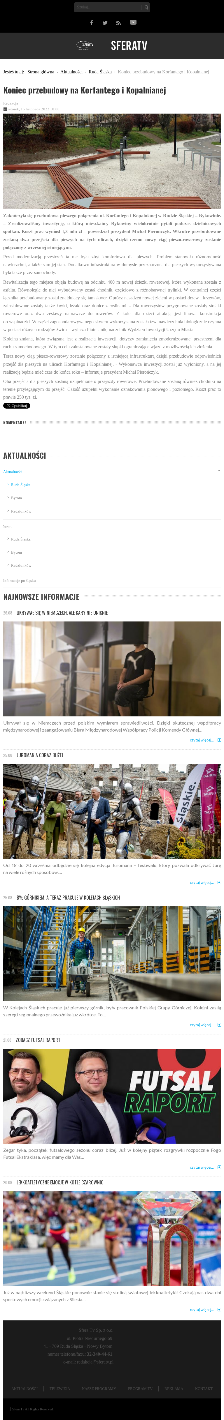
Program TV (140, 1389)
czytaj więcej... (202, 740)
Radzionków (21, 511)
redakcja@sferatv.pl (95, 1361)
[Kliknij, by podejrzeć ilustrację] (112, 160)
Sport (7, 526)
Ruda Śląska (21, 485)
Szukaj (146, 7)
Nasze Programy (99, 1389)
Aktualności (12, 471)
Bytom (16, 498)
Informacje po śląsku (19, 580)
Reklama (173, 1389)
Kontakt (204, 1389)
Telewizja (60, 1389)
